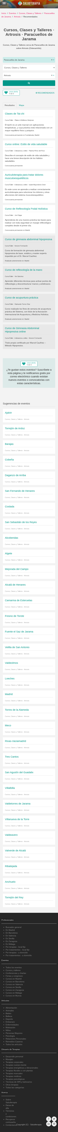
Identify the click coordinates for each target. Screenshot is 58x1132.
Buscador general (13, 927)
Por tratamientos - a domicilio (19, 955)
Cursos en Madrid (14, 979)
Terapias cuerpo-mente (16, 1065)
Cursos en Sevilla (13, 987)
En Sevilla (10, 938)
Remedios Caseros (14, 1041)
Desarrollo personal (14, 1056)
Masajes (9, 1059)
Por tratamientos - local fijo (17, 950)
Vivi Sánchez (19, 276)
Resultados (10, 105)
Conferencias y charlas (16, 973)
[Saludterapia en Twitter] (54, 1119)
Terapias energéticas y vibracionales (22, 1068)
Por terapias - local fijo (15, 947)
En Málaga (10, 944)
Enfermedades (12, 1025)
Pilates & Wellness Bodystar (24, 120)
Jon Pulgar (18, 215)
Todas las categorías (15, 1087)
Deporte (9, 1019)
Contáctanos (11, 1125)
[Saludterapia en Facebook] (48, 1119)
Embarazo (10, 1022)
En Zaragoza (11, 941)
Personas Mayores (14, 1033)
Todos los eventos (14, 967)
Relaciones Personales (16, 1039)
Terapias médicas (13, 1076)
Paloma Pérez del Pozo (37, 151)
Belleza (9, 1016)
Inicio (3, 13)
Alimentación (11, 1008)
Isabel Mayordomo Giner (37, 185)
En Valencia (11, 936)
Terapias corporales (14, 1062)
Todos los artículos (14, 1044)
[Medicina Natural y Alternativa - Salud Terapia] (29, 4)
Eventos (12, 13)
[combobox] (29, 60)
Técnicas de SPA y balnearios (19, 1082)
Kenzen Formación (21, 246)
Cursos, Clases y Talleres (30, 13)
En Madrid (10, 930)
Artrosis (17, 16)
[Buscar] (29, 83)
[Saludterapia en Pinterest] (54, 1123)
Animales (10, 1010)
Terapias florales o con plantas (19, 1070)
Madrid (27, 230)
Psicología (10, 1036)
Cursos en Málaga (14, 993)
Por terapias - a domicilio (17, 952)
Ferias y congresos (14, 976)
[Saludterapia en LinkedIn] (48, 1123)
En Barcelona (12, 933)
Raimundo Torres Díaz (22, 304)
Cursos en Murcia (13, 996)
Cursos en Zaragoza (15, 990)
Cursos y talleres (13, 970)
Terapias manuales (14, 1073)
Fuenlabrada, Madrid (32, 135)
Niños (8, 1030)
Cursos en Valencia (14, 984)
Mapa (21, 105)
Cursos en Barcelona (15, 981)
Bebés (8, 1013)
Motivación (10, 1027)
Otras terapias (12, 1085)
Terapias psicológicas (15, 1079)
